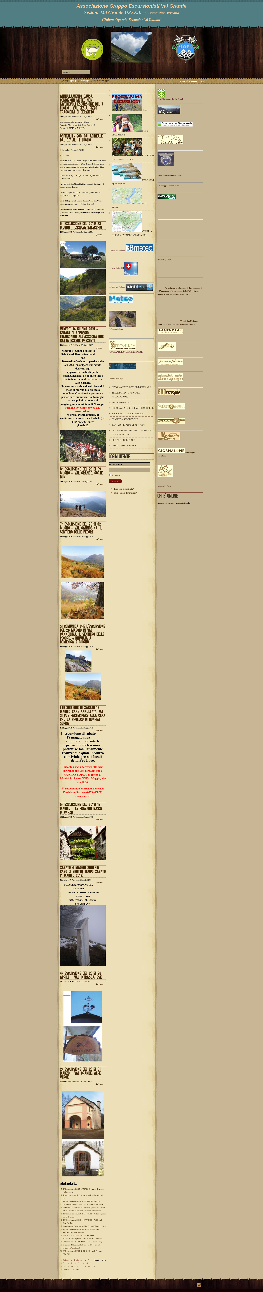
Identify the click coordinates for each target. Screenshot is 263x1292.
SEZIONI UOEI (83, 896)
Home (73, 81)
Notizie (85, 81)
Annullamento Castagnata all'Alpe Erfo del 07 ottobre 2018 (84, 1226)
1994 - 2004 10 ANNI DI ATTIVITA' (128, 424)
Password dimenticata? (124, 489)
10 (87, 1263)
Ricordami (116, 475)
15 (97, 1266)
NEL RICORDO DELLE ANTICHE (83, 892)
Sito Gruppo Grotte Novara (168, 186)
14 (89, 1266)
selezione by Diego (116, 378)
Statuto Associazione (125, 419)
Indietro (78, 1260)
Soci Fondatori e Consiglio (128, 413)
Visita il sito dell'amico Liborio (169, 175)
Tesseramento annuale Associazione (126, 394)
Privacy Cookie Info (123, 440)
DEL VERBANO (83, 903)
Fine (78, 1269)
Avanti (66, 1269)
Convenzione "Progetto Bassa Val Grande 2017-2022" (132, 432)
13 (80, 1266)
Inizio (65, 1260)
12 (72, 1266)
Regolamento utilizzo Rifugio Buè (133, 407)
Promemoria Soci (122, 402)
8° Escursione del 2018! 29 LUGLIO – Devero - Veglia (83, 1242)
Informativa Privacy (124, 445)
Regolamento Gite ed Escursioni (131, 387)
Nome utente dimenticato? (125, 493)
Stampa (100, 119)
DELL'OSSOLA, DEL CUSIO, (82, 900)
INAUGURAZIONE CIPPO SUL (78, 884)
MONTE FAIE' (78, 888)
